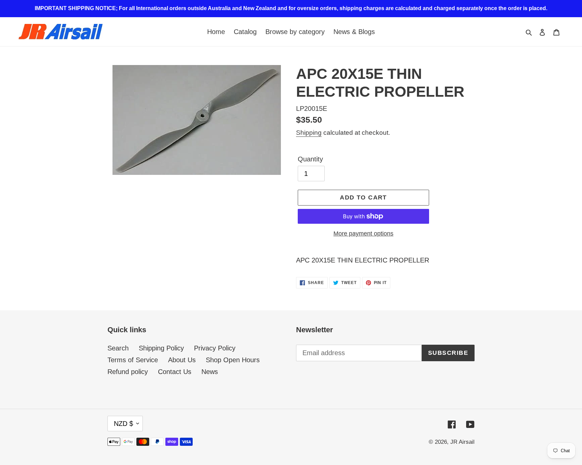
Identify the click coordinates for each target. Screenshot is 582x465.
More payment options (363, 233)
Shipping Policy (161, 348)
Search (118, 348)
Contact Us (174, 371)
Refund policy (127, 371)
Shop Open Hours (233, 360)
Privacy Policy (214, 348)
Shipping (309, 132)
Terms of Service (132, 360)
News (209, 371)
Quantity (310, 159)
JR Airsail (462, 442)
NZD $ (123, 423)
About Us (182, 360)
